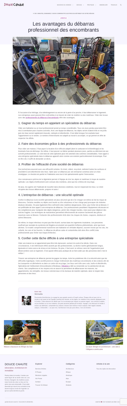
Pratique (90, 5)
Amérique (69, 375)
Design (79, 5)
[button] (121, 5)
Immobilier (104, 5)
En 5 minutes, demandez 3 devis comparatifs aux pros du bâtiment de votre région (64, 13)
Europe (68, 382)
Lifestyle (63, 18)
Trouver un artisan (41, 385)
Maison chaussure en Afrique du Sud (18, 347)
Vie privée (38, 378)
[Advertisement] (63, 334)
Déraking (65, 266)
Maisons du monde (64, 5)
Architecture (70, 369)
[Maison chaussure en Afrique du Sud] (22, 333)
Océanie (68, 385)
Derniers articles (40, 369)
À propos (38, 372)
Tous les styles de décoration (106, 369)
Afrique (68, 372)
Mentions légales (41, 375)
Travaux (114, 5)
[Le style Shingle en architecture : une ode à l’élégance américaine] (104, 333)
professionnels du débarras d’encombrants (42, 118)
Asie (67, 378)
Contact (37, 382)
